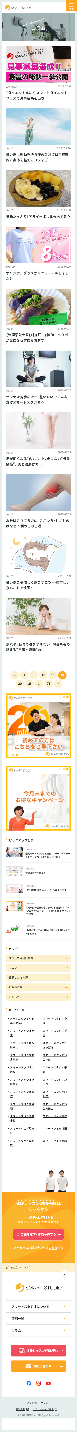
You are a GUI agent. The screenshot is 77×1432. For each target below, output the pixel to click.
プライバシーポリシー (38, 1402)
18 (52, 675)
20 (20, 683)
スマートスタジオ (19, 7)
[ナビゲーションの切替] (71, 5)
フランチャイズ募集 (43, 1409)
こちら (53, 1248)
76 (48, 683)
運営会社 (20, 1409)
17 (43, 675)
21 (29, 683)
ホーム (14, 1267)
